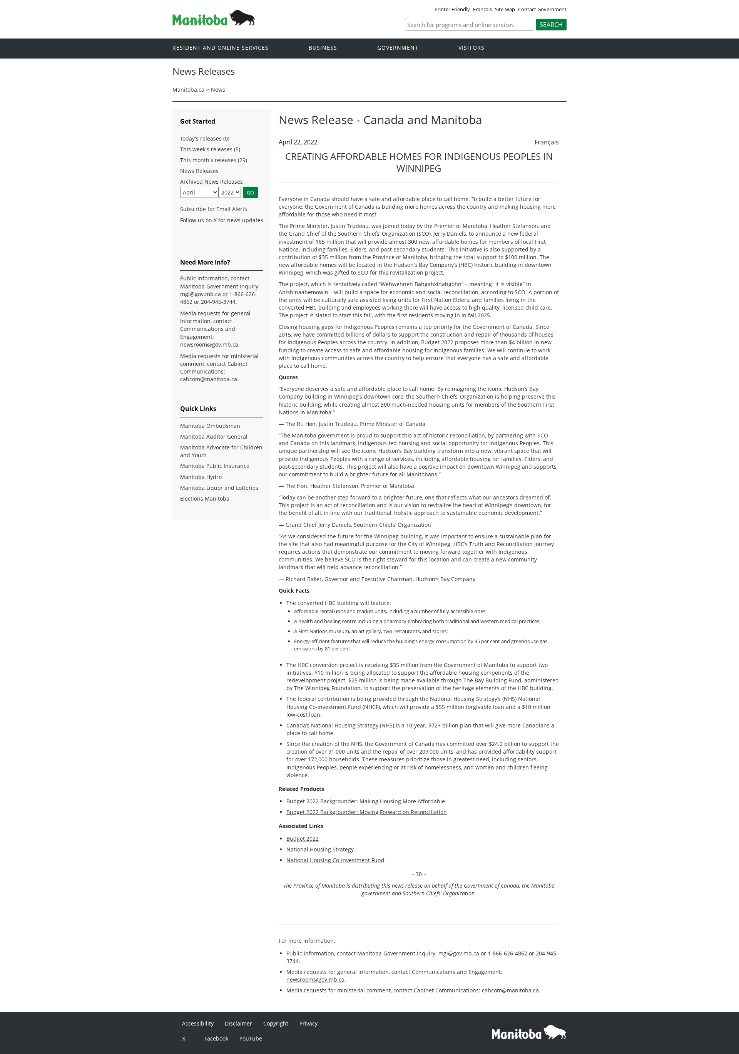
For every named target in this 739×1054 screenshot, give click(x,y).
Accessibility (198, 1023)
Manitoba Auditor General (213, 436)
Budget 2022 (302, 838)
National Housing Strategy (320, 849)
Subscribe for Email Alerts (213, 209)
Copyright (275, 1023)
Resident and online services (220, 48)
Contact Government (542, 9)
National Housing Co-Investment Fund (335, 860)
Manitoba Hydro (201, 477)
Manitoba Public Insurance (214, 465)
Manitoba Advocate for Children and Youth (221, 451)
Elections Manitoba (204, 498)
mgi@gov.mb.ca (458, 953)
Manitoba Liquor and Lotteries (219, 487)
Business (323, 48)
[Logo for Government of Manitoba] (213, 23)
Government (397, 48)
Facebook (216, 1038)
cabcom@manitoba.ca (510, 990)
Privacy (308, 1023)
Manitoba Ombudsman (210, 425)
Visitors (471, 48)
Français (482, 9)
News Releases (199, 170)
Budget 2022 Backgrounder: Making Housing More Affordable (365, 801)
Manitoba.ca (188, 89)
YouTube (250, 1038)
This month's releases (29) (213, 160)
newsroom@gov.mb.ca (315, 979)
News (218, 89)
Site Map (505, 9)
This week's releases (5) (210, 149)
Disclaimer (238, 1023)
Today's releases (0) (204, 138)
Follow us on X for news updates (221, 220)
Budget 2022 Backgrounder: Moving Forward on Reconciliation (366, 812)
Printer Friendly (452, 9)
